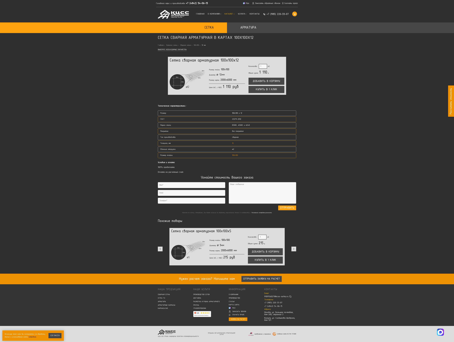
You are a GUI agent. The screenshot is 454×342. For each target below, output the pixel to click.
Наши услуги (201, 289)
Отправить (287, 208)
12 (233, 143)
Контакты (254, 14)
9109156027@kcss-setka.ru (276, 297)
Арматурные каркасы (166, 305)
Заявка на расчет (238, 319)
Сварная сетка (164, 294)
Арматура (248, 27)
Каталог (229, 14)
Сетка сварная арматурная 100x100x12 (204, 60)
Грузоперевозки (199, 308)
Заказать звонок (239, 311)
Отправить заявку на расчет (261, 279)
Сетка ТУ (161, 298)
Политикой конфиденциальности (262, 212)
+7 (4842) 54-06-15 (197, 3)
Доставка (197, 298)
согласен (55, 336)
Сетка (209, 27)
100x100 (235, 155)
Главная (200, 14)
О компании (214, 14)
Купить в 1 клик (266, 89)
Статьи (231, 301)
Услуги (241, 14)
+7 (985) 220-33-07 (278, 14)
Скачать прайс (238, 315)
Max (234, 308)
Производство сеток (201, 294)
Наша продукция (169, 289)
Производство (234, 298)
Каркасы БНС (163, 308)
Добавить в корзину (266, 81)
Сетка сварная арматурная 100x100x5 (201, 231)
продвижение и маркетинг (262, 334)
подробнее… (33, 337)
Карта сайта (234, 305)
